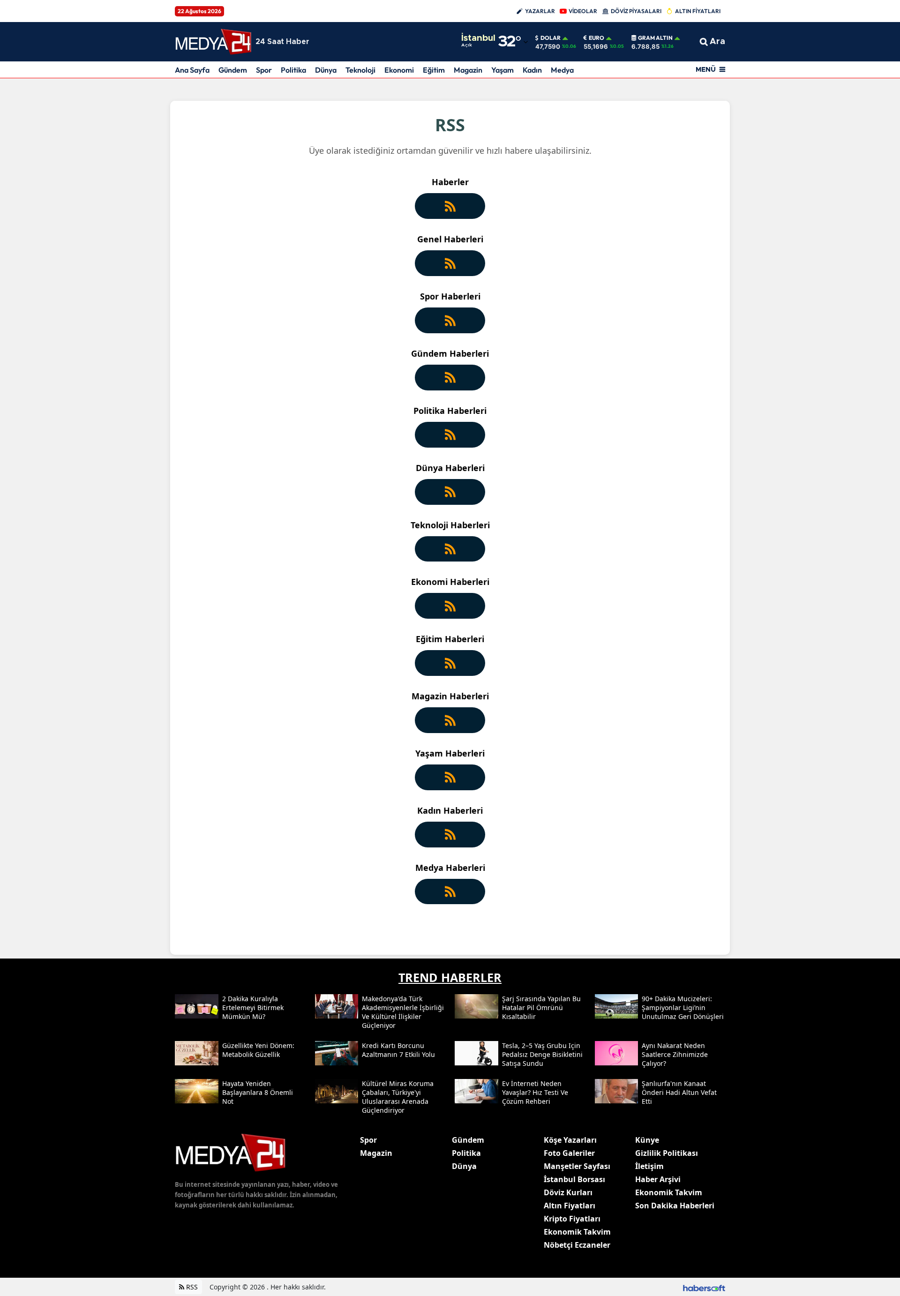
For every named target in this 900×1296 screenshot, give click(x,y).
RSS (191, 1286)
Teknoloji (360, 70)
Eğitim (434, 70)
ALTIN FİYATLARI (697, 11)
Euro (596, 38)
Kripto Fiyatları (572, 1219)
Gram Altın (655, 38)
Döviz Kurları (568, 1192)
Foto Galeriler (569, 1153)
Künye (647, 1140)
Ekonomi (399, 70)
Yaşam (502, 70)
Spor (264, 70)
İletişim (649, 1166)
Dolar (550, 38)
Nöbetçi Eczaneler (577, 1245)
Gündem (232, 70)
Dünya (326, 70)
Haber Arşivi (658, 1179)
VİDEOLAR (583, 11)
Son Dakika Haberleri (674, 1205)
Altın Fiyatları (569, 1205)
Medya (562, 70)
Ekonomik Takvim (577, 1232)
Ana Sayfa (192, 70)
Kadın (532, 70)
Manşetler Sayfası (577, 1166)
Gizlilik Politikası (666, 1153)
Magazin (468, 70)
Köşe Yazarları (570, 1140)
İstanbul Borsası (574, 1179)
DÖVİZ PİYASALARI (636, 11)
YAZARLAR (540, 11)
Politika (293, 70)
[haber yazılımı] (704, 1287)
